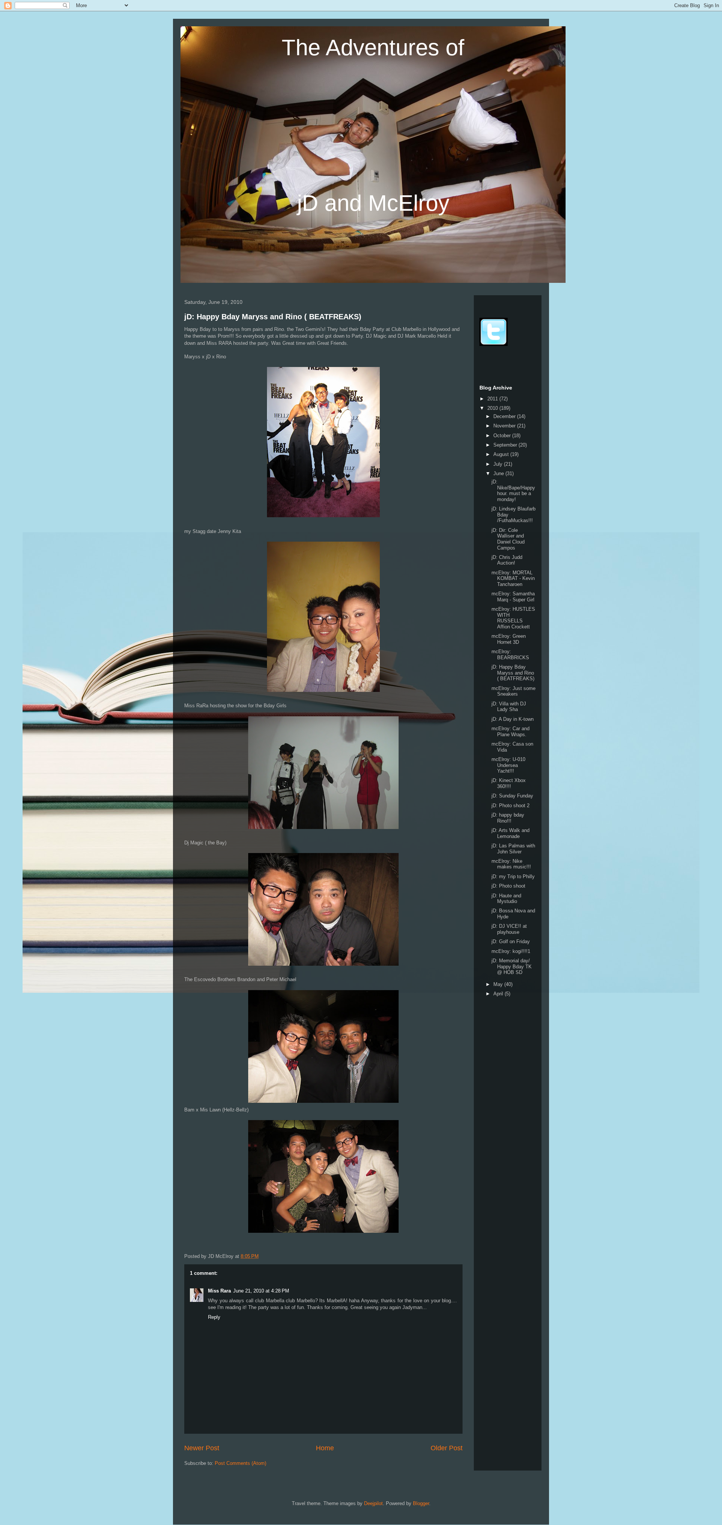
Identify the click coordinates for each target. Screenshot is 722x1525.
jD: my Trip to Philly (513, 876)
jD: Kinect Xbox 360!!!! (508, 783)
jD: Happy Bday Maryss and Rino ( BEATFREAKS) (272, 317)
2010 (493, 408)
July (498, 464)
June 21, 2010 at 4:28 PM (261, 1291)
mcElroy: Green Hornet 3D (508, 639)
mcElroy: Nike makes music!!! (511, 864)
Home (325, 1448)
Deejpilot (373, 1503)
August (501, 454)
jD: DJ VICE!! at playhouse (509, 929)
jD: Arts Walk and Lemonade (510, 833)
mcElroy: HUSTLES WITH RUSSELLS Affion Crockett (513, 618)
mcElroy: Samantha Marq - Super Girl (513, 596)
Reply (214, 1317)
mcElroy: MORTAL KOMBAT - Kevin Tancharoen (513, 578)
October (502, 435)
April (499, 994)
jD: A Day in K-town (512, 719)
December (505, 416)
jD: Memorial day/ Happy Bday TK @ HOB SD (511, 966)
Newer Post (201, 1448)
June (499, 473)
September (506, 445)
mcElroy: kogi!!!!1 (510, 951)
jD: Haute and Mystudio (506, 898)
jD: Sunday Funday (512, 796)
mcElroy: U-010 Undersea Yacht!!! (508, 765)
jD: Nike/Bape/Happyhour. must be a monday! (513, 490)
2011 (493, 399)
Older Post (447, 1448)
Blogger (421, 1503)
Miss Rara (219, 1291)
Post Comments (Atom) (240, 1463)
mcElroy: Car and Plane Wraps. (510, 731)
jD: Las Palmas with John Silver (513, 849)
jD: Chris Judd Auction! (506, 560)
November (505, 426)
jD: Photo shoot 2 (510, 805)
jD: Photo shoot (508, 886)
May (498, 984)
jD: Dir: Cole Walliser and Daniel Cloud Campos (508, 539)
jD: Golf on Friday (510, 941)
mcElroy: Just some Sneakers (513, 691)
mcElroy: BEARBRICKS (510, 654)
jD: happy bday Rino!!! (507, 818)
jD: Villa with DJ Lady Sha (508, 707)
